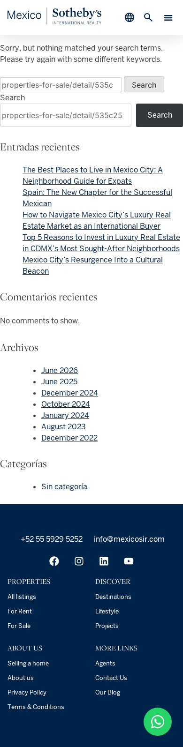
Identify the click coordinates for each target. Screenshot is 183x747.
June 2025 (59, 382)
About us (21, 678)
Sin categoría (64, 487)
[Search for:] (62, 85)
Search (12, 98)
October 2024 (65, 404)
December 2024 (69, 393)
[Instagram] (79, 561)
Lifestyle (107, 611)
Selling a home (28, 663)
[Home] (54, 22)
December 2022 (69, 438)
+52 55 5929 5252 (51, 539)
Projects (107, 626)
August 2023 (63, 427)
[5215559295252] (158, 722)
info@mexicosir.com (128, 539)
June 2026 (59, 370)
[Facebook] (54, 561)
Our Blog (107, 692)
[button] (168, 17)
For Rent (20, 611)
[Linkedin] (104, 561)
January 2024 (65, 415)
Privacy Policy (27, 692)
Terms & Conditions (36, 707)
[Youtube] (128, 561)
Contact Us (111, 678)
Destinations (113, 597)
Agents (105, 663)
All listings (22, 597)
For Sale (19, 626)
